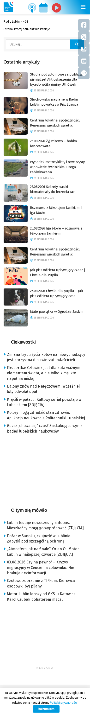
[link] (8, 7)
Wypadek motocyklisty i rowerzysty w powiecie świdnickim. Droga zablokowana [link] (57, 167)
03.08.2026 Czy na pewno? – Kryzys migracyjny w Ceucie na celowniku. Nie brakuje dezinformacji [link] (40, 567)
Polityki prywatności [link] (64, 702)
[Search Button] (77, 44)
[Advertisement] (45, 469)
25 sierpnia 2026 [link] (43, 90)
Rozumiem (46, 709)
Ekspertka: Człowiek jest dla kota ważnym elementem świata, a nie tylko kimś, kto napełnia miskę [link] (43, 373)
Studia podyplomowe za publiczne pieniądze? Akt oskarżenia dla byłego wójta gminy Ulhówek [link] (57, 79)
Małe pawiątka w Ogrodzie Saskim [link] (57, 311)
